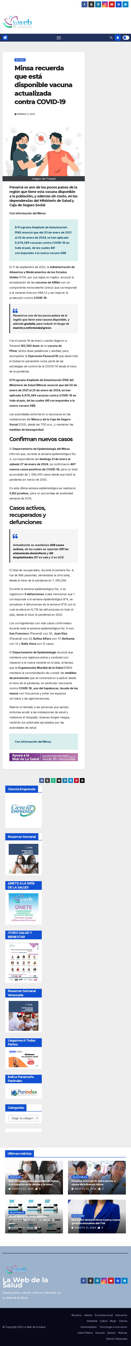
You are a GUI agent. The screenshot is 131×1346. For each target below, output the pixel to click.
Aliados (88, 1315)
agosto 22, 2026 (86, 1189)
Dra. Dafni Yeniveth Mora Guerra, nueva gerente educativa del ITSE (95, 1221)
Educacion (121, 1315)
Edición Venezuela (116, 1338)
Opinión (111, 1332)
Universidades (89, 1326)
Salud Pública (79, 1177)
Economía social (104, 1315)
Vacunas (20, 60)
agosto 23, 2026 (23, 1189)
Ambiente (92, 1320)
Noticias (122, 1332)
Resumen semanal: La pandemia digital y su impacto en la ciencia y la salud (33, 1182)
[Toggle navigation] (59, 37)
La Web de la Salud (25, 1282)
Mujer (113, 1320)
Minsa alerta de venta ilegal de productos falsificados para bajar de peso (32, 1220)
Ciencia (123, 1320)
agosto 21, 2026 (23, 1227)
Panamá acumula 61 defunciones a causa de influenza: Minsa (93, 1182)
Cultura (104, 1320)
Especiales (15, 1177)
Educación (78, 1216)
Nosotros (77, 1315)
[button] (111, 37)
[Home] (5, 37)
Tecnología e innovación (113, 1326)
